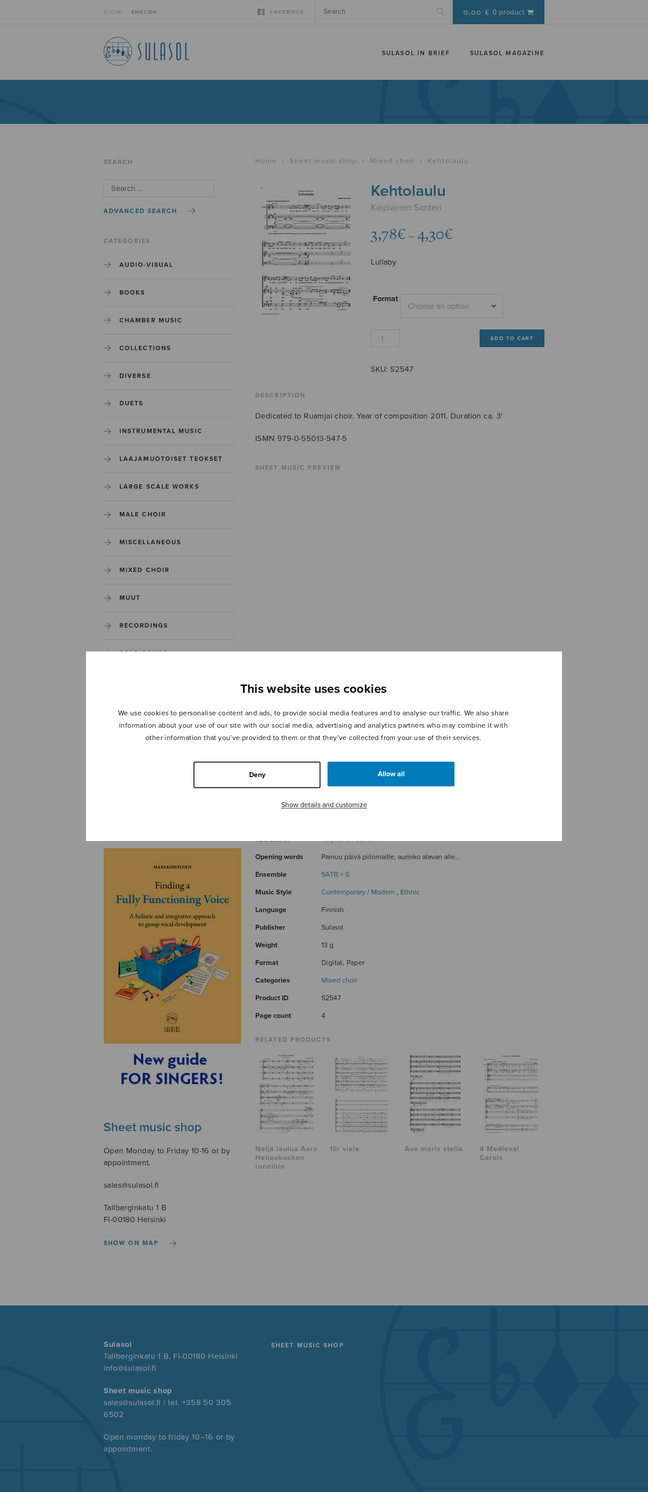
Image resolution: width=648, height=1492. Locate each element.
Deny (257, 774)
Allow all (391, 774)
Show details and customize (324, 804)
